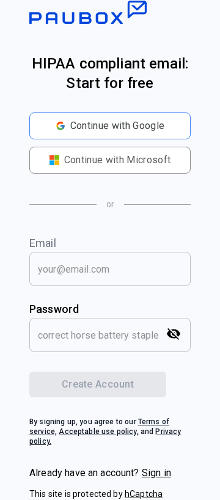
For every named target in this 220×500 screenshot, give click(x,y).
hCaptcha (144, 494)
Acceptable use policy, (98, 431)
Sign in (156, 473)
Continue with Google (117, 125)
